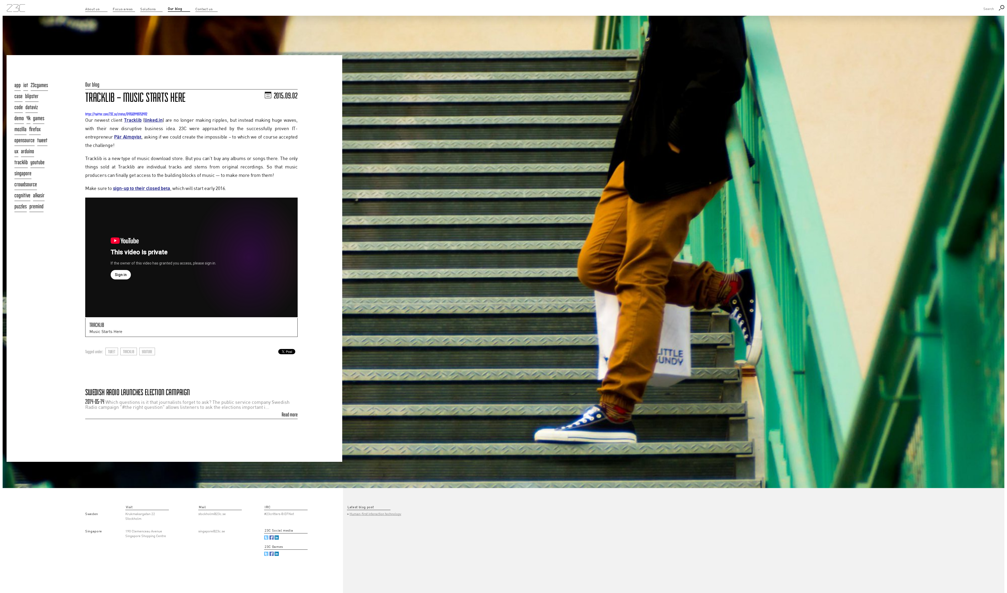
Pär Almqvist (127, 137)
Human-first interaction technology (375, 514)
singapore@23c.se (211, 531)
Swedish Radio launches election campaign (137, 392)
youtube (147, 351)
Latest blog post (360, 507)
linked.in (153, 120)
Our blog (92, 84)
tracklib (128, 351)
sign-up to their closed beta (141, 188)
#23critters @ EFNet (279, 514)
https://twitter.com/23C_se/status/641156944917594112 (116, 114)
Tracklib (133, 120)
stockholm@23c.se (212, 514)
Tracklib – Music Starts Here (135, 97)
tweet (111, 351)
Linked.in (277, 537)
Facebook (271, 537)
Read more (290, 414)
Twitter (266, 537)
